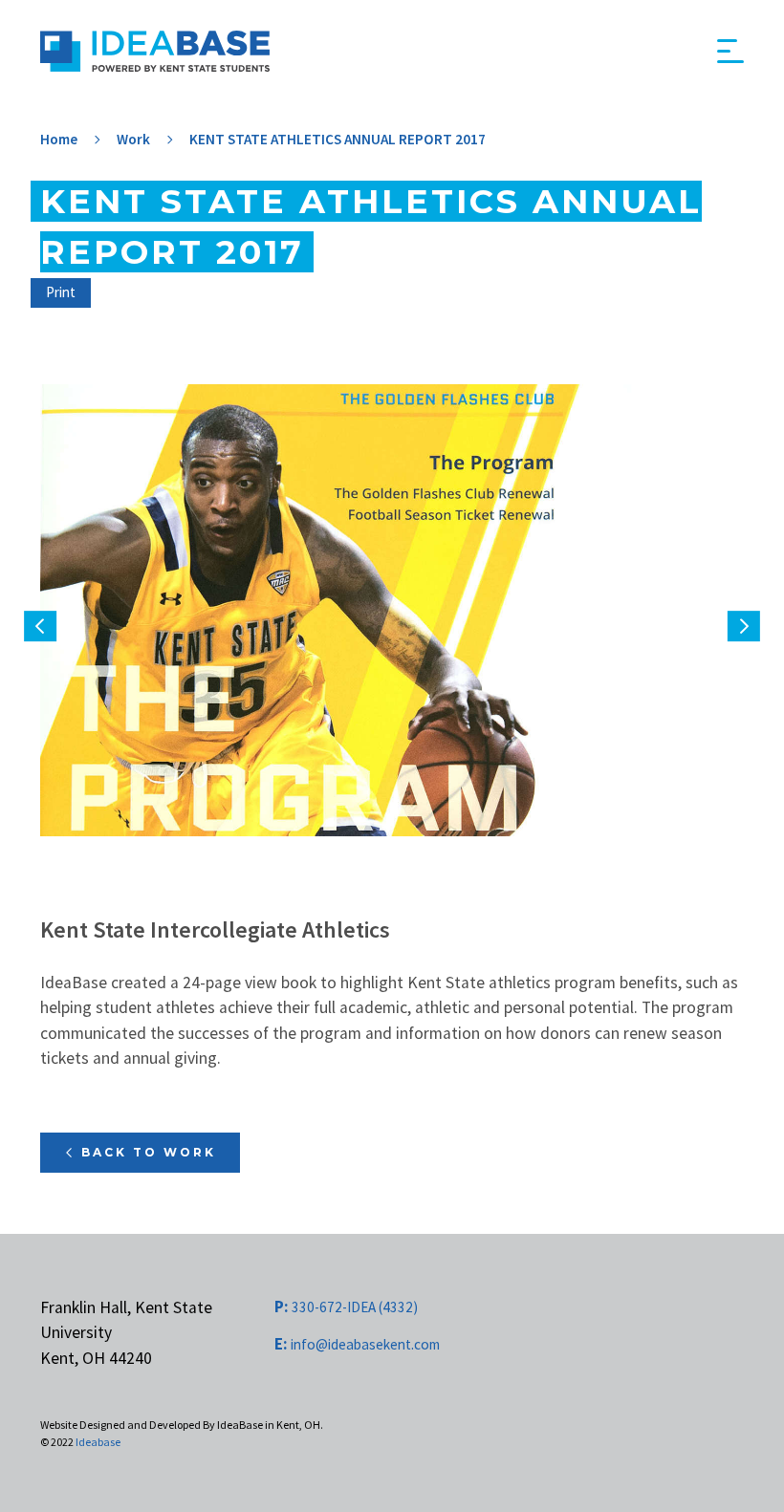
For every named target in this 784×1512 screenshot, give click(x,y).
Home (58, 139)
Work (133, 139)
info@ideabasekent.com (357, 1344)
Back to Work (148, 1152)
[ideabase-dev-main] (155, 51)
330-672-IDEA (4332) (346, 1307)
